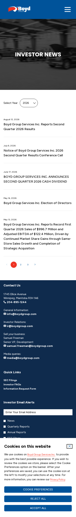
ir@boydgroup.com (19, 326)
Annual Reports (16, 432)
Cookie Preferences (38, 489)
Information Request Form (25, 389)
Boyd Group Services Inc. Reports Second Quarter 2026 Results (34, 126)
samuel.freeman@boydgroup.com (29, 346)
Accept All (38, 508)
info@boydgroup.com (21, 314)
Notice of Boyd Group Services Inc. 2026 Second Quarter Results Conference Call (33, 153)
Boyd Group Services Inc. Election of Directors (37, 203)
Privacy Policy (57, 479)
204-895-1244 (16, 302)
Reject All (38, 498)
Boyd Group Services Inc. (41, 454)
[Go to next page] (35, 265)
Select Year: (11, 103)
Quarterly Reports (18, 426)
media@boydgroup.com (22, 358)
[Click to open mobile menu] (67, 9)
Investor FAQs (17, 384)
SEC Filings (15, 380)
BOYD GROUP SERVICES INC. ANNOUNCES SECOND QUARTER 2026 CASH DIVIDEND (36, 179)
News (10, 420)
